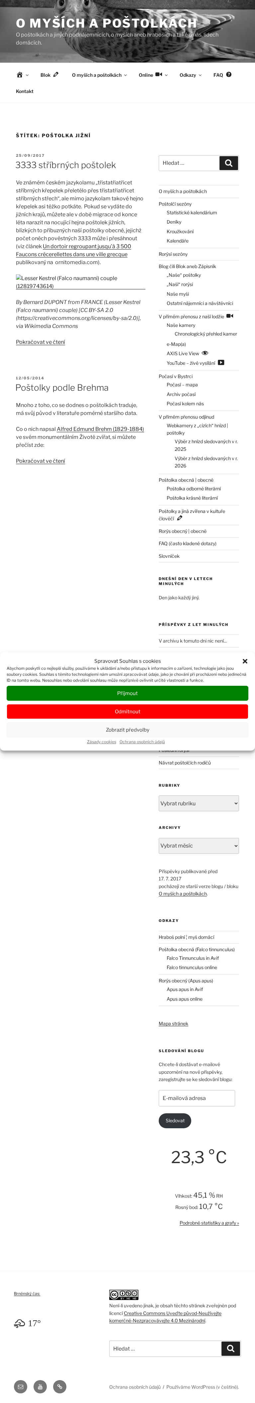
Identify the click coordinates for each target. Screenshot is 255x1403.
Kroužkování (180, 231)
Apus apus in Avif (185, 989)
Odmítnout (127, 712)
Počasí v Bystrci (176, 376)
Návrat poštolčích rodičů (185, 762)
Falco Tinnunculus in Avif (193, 958)
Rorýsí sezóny (173, 254)
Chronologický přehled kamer (206, 334)
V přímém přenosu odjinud (186, 417)
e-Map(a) (176, 344)
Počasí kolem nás (185, 403)
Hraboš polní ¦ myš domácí (186, 937)
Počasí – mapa (182, 384)
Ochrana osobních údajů (142, 741)
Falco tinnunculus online (192, 967)
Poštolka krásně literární (192, 498)
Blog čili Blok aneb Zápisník (187, 266)
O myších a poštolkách (106, 23)
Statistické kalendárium (192, 212)
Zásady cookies (101, 741)
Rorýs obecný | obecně (183, 531)
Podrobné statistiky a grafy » (209, 1223)
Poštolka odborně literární (194, 488)
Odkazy (188, 75)
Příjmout (127, 693)
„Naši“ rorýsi (180, 284)
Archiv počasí (181, 394)
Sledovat (175, 1120)
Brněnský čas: (27, 1293)
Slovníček (169, 556)
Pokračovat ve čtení (40, 342)
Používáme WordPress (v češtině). (202, 1387)
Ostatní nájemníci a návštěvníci (200, 303)
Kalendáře (178, 241)
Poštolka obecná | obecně (186, 480)
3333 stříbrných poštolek (65, 165)
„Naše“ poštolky (184, 275)
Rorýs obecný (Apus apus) (186, 980)
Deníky (174, 222)
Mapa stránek (173, 1023)
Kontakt (25, 91)
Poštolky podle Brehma (62, 387)
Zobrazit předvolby (127, 730)
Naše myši (178, 294)
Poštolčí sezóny (175, 204)
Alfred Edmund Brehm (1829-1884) (100, 429)
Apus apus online (185, 999)
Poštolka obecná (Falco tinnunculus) (197, 949)
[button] (245, 661)
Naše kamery (181, 325)
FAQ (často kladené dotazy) (187, 543)
